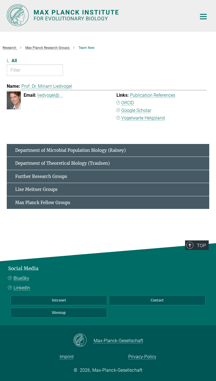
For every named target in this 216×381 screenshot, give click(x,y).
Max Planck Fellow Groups (42, 202)
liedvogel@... (50, 95)
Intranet (59, 300)
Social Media (23, 268)
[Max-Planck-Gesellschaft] (83, 340)
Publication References (152, 95)
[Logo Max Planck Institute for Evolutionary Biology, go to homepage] (98, 15)
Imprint (67, 356)
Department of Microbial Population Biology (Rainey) (70, 150)
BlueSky (21, 278)
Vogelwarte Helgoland (143, 118)
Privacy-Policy (142, 356)
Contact (157, 300)
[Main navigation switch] (203, 16)
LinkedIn (22, 287)
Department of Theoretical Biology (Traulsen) (62, 163)
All (14, 60)
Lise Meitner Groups (36, 189)
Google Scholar (136, 110)
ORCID (127, 102)
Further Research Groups (41, 176)
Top (201, 245)
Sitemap (59, 312)
